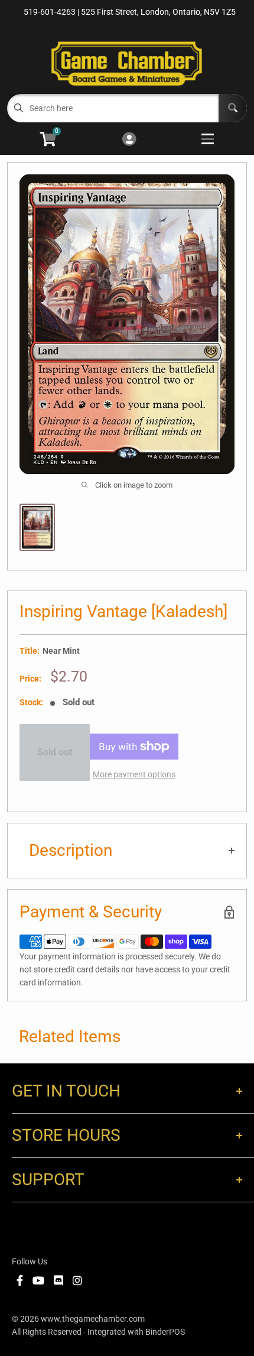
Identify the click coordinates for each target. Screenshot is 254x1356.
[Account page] (129, 140)
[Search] (233, 108)
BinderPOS (165, 1331)
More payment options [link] (134, 774)
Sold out (54, 752)
